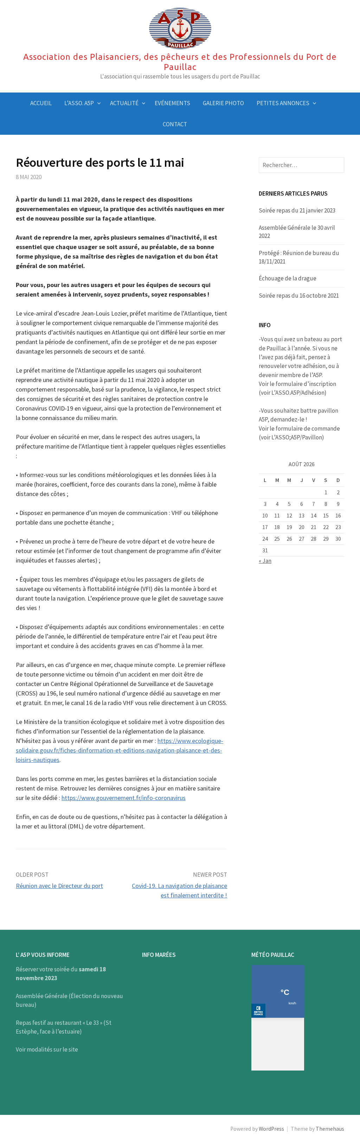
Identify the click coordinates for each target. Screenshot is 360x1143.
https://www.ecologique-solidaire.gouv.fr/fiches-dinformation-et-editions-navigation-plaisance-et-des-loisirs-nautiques (119, 750)
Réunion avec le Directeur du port (59, 886)
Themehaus (330, 1128)
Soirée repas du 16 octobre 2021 (299, 295)
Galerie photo (223, 103)
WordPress (271, 1128)
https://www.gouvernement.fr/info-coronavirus (124, 798)
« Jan (265, 561)
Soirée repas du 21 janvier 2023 (297, 210)
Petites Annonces (283, 103)
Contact (175, 124)
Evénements (172, 103)
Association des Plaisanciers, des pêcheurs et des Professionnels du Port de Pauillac (180, 62)
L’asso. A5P (79, 103)
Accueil (41, 103)
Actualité (124, 103)
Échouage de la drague (287, 278)
